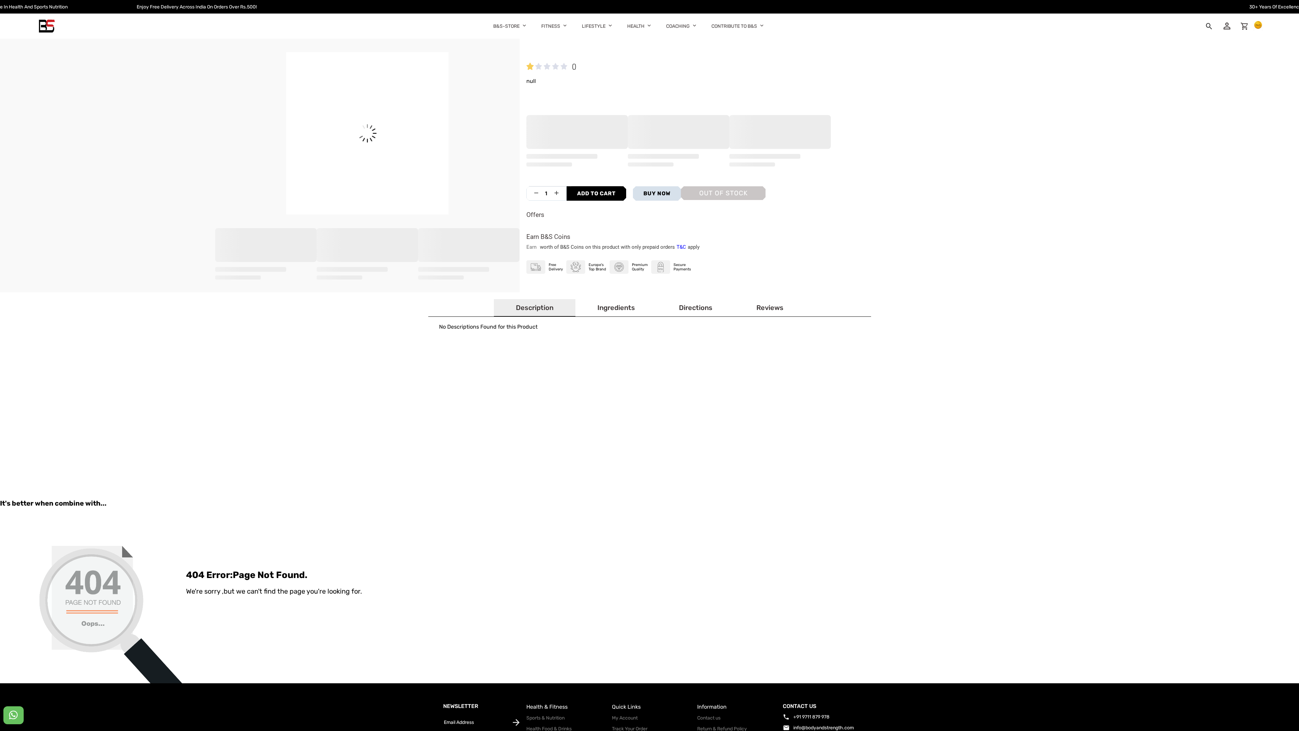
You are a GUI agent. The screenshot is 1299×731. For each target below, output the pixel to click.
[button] (524, 25)
